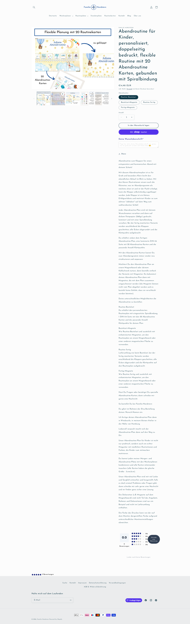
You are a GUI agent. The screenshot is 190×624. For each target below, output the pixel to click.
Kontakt (73, 583)
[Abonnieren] (70, 600)
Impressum (82, 583)
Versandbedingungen (117, 583)
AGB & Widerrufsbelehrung (95, 587)
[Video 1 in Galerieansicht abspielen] (58, 98)
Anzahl (121, 112)
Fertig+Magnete (128, 107)
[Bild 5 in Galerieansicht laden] (87, 98)
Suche (64, 583)
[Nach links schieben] (34, 98)
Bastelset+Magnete (129, 102)
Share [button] (123, 154)
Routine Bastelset (128, 97)
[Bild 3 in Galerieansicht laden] (72, 98)
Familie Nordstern (43, 619)
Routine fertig (149, 102)
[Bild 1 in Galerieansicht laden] (43, 98)
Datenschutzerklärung (98, 583)
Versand (129, 89)
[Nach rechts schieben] (111, 98)
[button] (34, 7)
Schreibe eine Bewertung (153, 539)
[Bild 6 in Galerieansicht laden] (102, 98)
